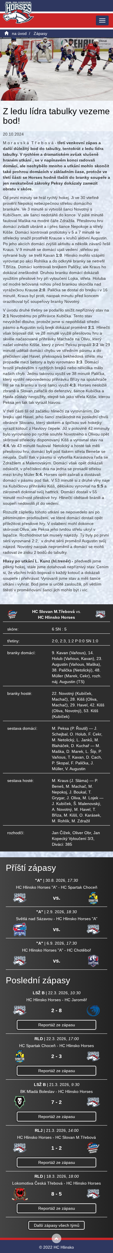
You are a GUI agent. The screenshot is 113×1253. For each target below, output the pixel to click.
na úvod (19, 33)
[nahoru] (56, 1238)
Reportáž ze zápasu (56, 1025)
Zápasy (40, 33)
